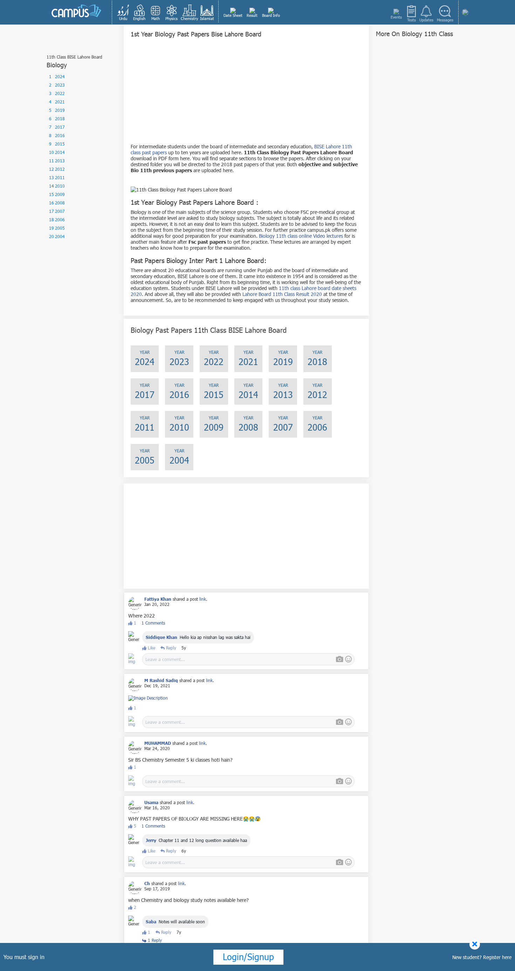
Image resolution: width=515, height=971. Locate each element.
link (202, 598)
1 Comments (153, 622)
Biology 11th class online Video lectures (301, 236)
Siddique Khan (161, 637)
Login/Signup (248, 956)
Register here (497, 957)
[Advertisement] (246, 94)
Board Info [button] (271, 15)
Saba (151, 921)
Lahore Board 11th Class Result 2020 (282, 294)
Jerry (151, 840)
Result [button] (252, 15)
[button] (123, 12)
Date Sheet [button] (233, 15)
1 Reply (154, 940)
